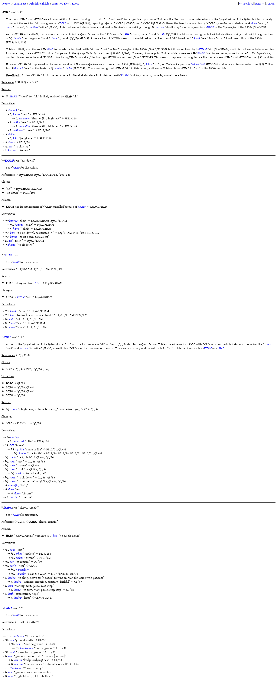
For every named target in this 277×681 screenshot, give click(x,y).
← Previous (246, 3)
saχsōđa (19, 449)
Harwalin (21, 573)
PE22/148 (39, 114)
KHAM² (201, 53)
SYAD (38, 282)
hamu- (14, 236)
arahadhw (24, 126)
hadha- (12, 577)
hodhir (18, 597)
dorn (254, 23)
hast (10, 585)
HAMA (8, 607)
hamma (19, 224)
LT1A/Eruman (60, 573)
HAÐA (125, 34)
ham (54, 38)
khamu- (12, 244)
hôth (11, 593)
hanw (16, 228)
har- (10, 146)
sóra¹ (12, 461)
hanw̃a (58, 68)
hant (12, 651)
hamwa (13, 220)
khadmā (18, 68)
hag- (55, 535)
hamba (17, 38)
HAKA (13, 96)
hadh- (11, 318)
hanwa (17, 114)
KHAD (50, 49)
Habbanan (18, 635)
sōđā (11, 445)
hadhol (18, 581)
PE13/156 (45, 553)
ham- (13, 232)
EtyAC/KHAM (98, 206)
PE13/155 (45, 557)
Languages (20, 3)
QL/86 (38, 369)
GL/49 (48, 597)
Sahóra (23, 453)
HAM (162, 34)
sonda (13, 457)
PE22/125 (37, 188)
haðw (69, 68)
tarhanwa (24, 118)
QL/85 (20, 369)
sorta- (13, 477)
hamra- (18, 664)
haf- (10, 240)
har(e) (13, 565)
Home (6, 3)
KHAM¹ (9, 160)
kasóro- (20, 473)
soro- (12, 469)
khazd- (11, 142)
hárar (149, 64)
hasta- (17, 589)
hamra (18, 659)
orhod (19, 553)
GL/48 (70, 589)
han (12, 639)
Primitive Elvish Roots (65, 3)
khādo (11, 134)
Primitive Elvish (39, 3)
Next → (259, 3)
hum (11, 676)
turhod (20, 557)
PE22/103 (29, 192)
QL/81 (62, 449)
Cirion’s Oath (198, 64)
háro (15, 138)
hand (13, 323)
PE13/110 (43, 441)
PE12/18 (51, 453)
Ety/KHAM (22, 188)
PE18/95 (24, 142)
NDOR (210, 27)
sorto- (13, 481)
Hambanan (16, 667)
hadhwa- (18, 130)
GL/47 (78, 581)
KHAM (203, 49)
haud (197, 38)
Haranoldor (22, 569)
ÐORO (63, 23)
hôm (10, 671)
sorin (12, 465)
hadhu (16, 122)
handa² (14, 311)
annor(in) (18, 441)
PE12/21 (51, 449)
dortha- (33, 27)
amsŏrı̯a (14, 437)
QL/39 (38, 561)
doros (9, 27)
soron (14, 409)
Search (270, 3)
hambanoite (27, 648)
